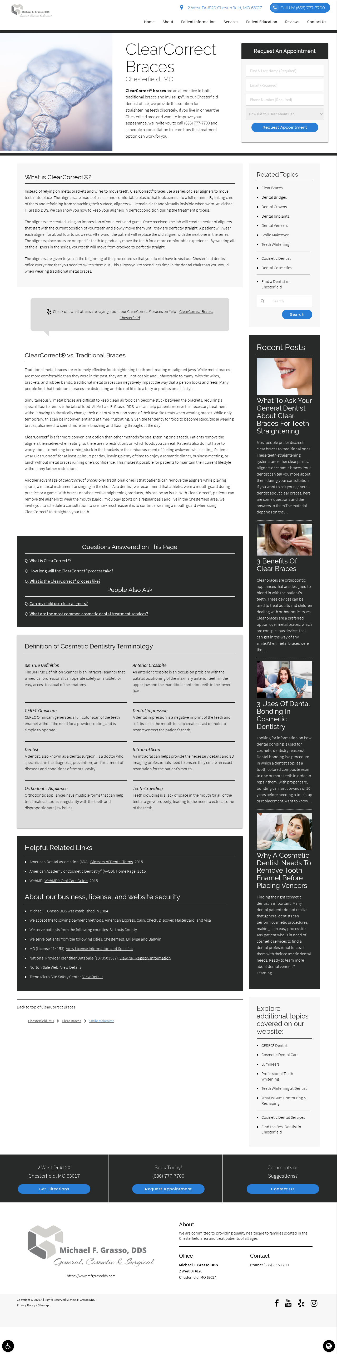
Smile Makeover (275, 234)
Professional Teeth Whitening (277, 1076)
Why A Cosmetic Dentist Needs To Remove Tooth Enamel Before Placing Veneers (284, 870)
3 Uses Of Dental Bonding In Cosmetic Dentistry (283, 715)
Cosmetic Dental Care (280, 1054)
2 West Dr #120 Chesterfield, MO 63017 (224, 7)
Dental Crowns (274, 206)
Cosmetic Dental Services (283, 1117)
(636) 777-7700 (197, 123)
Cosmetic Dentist (276, 258)
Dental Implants (275, 216)
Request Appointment (168, 1188)
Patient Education (261, 21)
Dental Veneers (274, 225)
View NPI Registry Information (145, 958)
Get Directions (54, 1188)
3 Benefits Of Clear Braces (277, 565)
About (167, 21)
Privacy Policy (26, 1305)
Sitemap (43, 1305)
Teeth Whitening (275, 244)
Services (231, 21)
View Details (70, 967)
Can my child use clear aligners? (58, 603)
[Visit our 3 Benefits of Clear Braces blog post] (284, 554)
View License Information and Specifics (99, 948)
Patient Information (198, 21)
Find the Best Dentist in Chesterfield (281, 1129)
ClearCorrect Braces (58, 1007)
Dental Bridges (274, 197)
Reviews (292, 21)
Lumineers (270, 1064)
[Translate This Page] (329, 1346)
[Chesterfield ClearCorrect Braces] (56, 149)
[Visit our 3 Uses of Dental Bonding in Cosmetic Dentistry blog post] (284, 696)
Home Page (126, 871)
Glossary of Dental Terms (111, 861)
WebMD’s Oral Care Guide (66, 880)
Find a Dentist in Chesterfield (275, 284)
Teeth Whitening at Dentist (284, 1088)
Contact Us (316, 21)
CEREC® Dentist (274, 1045)
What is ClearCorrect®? (50, 560)
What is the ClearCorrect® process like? (64, 581)
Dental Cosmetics (276, 267)
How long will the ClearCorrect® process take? (71, 571)
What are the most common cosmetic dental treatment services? (88, 614)
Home (149, 21)
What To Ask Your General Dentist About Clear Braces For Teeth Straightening (284, 415)
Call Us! (302, 7)
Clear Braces (272, 187)
